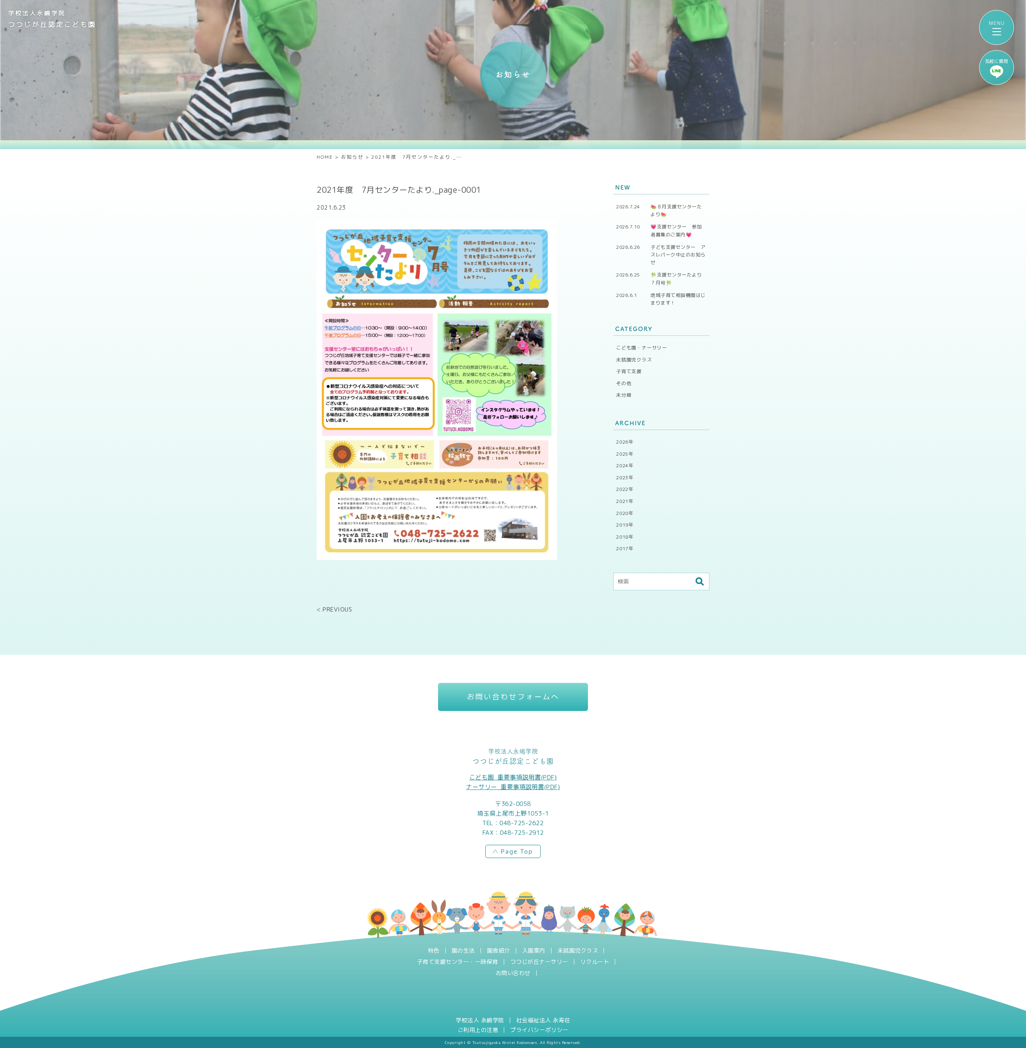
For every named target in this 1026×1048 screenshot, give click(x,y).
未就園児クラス (634, 359)
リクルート (595, 962)
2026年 (625, 441)
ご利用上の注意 (478, 1030)
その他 (623, 383)
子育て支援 (629, 371)
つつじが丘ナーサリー (539, 962)
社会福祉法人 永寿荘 (543, 1020)
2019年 (625, 524)
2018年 (625, 536)
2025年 (625, 453)
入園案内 (533, 950)
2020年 (625, 513)
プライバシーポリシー (539, 1030)
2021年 (625, 501)
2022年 (625, 489)
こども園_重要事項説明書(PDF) (513, 777)
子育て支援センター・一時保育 (457, 962)
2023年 (625, 477)
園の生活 (463, 950)
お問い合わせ (513, 973)
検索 (699, 581)
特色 (434, 950)
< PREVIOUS (334, 609)
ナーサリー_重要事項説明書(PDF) (513, 787)
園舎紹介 (498, 950)
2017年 (625, 548)
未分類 (623, 395)
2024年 (625, 465)
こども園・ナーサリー (641, 347)
